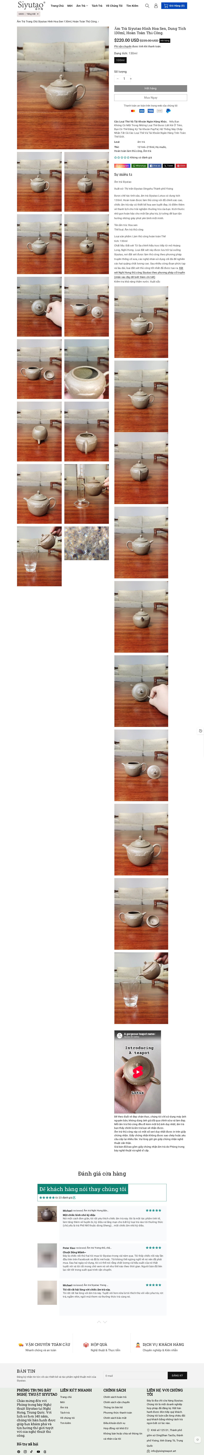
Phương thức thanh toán (117, 1412)
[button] (82, 6)
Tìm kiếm (65, 1423)
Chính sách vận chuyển (116, 1402)
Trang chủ (66, 1396)
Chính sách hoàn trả (114, 1396)
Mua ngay (150, 97)
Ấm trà (80, 5)
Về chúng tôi (67, 1417)
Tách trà (65, 1412)
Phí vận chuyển (122, 46)
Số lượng (120, 71)
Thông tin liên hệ (113, 1407)
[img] (47, 1198)
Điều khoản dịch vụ (114, 1423)
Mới (62, 1402)
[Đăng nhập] (156, 5)
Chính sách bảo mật (114, 1417)
